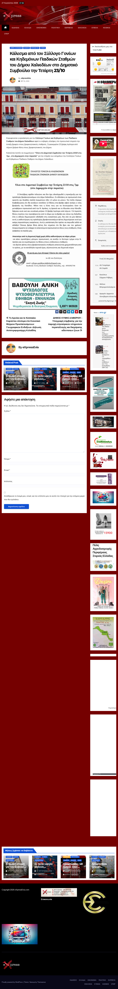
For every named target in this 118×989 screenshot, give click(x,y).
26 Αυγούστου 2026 (73, 871)
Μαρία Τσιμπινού (72, 874)
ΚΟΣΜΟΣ (106, 28)
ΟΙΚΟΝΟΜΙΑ (41, 28)
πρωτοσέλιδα (106, 129)
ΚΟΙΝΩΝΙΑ (102, 856)
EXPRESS (69, 28)
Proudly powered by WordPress (12, 982)
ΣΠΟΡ (6, 34)
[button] (96, 422)
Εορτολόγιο (112, 708)
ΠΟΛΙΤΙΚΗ (55, 28)
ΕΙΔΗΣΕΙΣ (15, 28)
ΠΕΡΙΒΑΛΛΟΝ (39, 372)
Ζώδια (103, 246)
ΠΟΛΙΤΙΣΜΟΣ (10, 372)
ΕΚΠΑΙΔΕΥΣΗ (35, 47)
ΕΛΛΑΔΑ (27, 28)
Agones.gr (110, 301)
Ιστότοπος (8, 481)
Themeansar (41, 982)
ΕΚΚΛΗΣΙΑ (82, 28)
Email (7, 470)
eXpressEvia (26, 78)
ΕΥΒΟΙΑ (95, 28)
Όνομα (7, 459)
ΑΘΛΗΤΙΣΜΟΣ (74, 369)
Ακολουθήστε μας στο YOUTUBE (102, 48)
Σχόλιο (7, 411)
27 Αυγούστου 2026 (15, 871)
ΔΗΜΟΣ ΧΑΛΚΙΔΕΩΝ (16, 47)
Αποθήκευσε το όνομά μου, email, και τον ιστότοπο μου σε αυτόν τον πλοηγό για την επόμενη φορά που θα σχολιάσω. (44, 498)
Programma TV (97, 774)
